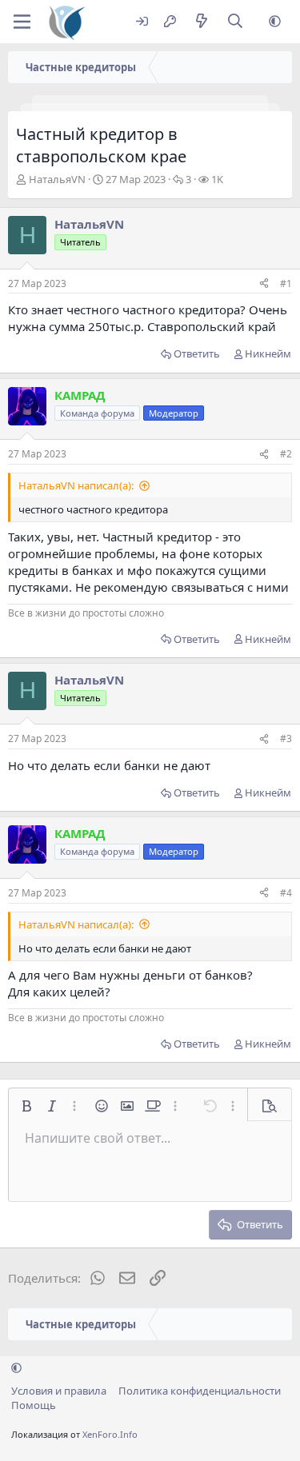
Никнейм (268, 353)
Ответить (197, 353)
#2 (286, 454)
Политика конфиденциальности (199, 1390)
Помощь (33, 1405)
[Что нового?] (201, 22)
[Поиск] (235, 22)
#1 (286, 283)
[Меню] (22, 21)
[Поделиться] (264, 284)
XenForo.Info (110, 1434)
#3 (286, 738)
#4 (286, 893)
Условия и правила (58, 1390)
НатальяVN (57, 179)
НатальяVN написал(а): (76, 485)
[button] (275, 22)
